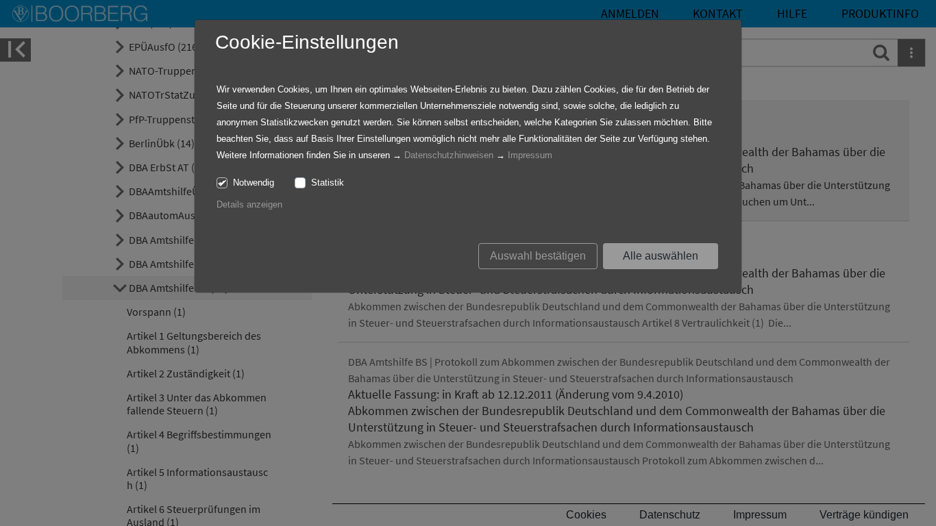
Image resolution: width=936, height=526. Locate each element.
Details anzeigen (249, 204)
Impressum (530, 155)
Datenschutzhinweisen (448, 155)
